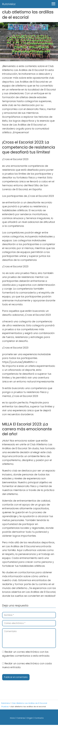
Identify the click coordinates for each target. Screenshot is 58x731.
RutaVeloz (9, 4)
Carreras (20, 718)
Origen (29, 718)
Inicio (12, 718)
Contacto (39, 718)
